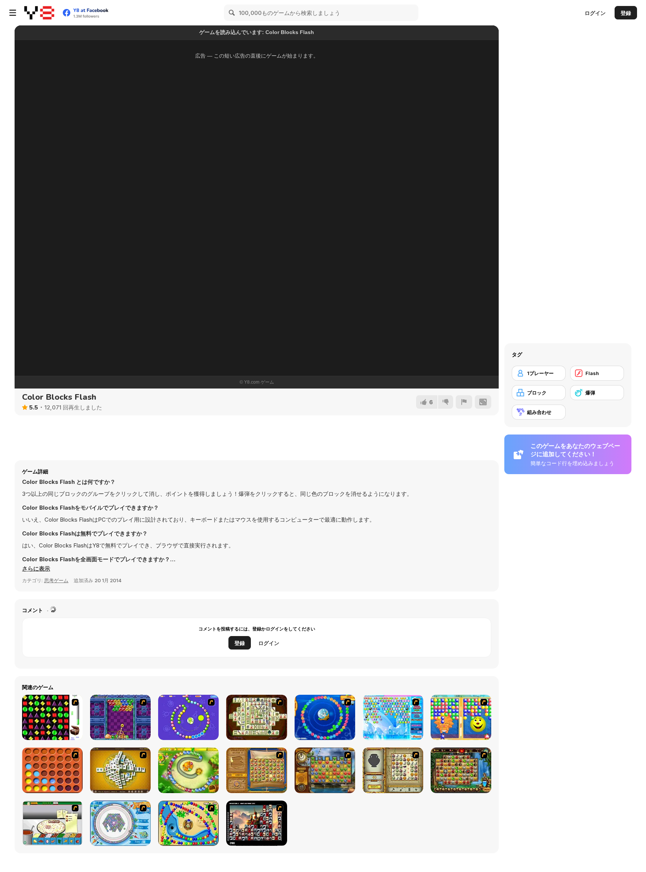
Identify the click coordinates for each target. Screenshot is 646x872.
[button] (36, 569)
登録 (626, 13)
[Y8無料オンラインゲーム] (39, 12)
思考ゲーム (56, 580)
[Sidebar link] (12, 12)
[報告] (464, 402)
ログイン (595, 13)
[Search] (232, 12)
